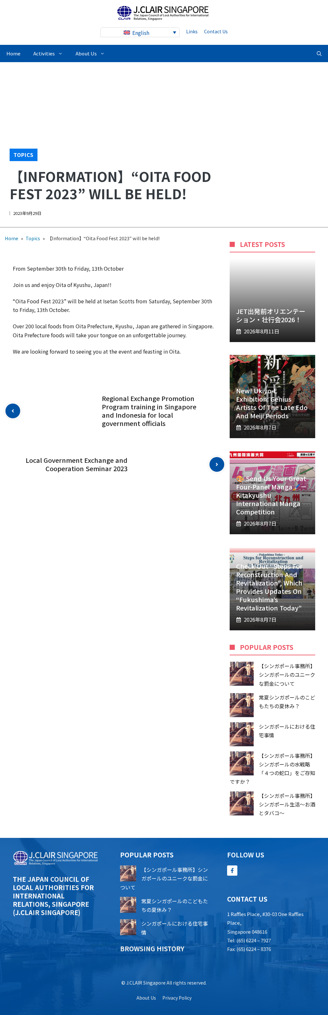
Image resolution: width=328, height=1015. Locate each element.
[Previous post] (12, 411)
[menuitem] (140, 32)
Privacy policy (177, 998)
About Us (86, 53)
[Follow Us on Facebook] (232, 870)
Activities (44, 53)
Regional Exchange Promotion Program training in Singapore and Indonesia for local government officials (149, 411)
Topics (23, 155)
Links (192, 31)
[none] (140, 32)
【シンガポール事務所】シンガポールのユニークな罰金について (287, 674)
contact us (216, 31)
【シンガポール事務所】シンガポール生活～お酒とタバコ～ (287, 804)
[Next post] (216, 464)
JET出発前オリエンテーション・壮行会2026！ (270, 315)
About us (146, 998)
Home (13, 53)
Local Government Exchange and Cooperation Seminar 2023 (76, 464)
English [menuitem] (140, 33)
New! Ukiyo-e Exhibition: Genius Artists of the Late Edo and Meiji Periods (272, 403)
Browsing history (152, 948)
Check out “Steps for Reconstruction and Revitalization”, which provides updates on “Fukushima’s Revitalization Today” (269, 586)
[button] (319, 53)
